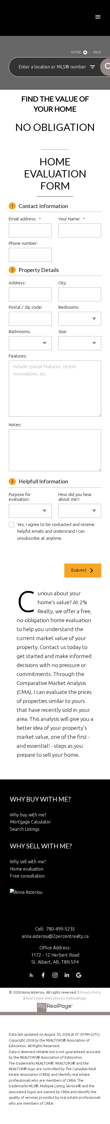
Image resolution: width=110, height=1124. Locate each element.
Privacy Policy (90, 992)
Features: (18, 356)
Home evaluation (26, 868)
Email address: (23, 218)
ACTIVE (76, 52)
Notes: (15, 424)
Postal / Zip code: (25, 307)
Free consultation (27, 875)
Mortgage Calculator (30, 821)
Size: (62, 331)
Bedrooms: (68, 307)
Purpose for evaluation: (20, 497)
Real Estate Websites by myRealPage (55, 998)
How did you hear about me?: (75, 497)
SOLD (97, 52)
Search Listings (24, 829)
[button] (31, 975)
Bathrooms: (20, 331)
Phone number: (23, 243)
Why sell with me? (28, 861)
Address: (17, 282)
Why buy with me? (28, 814)
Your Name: (70, 218)
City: (62, 282)
